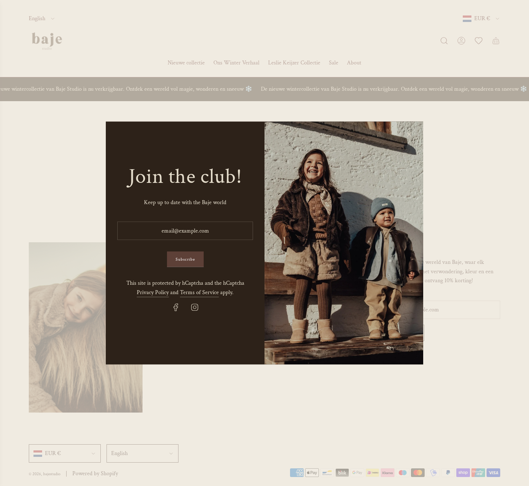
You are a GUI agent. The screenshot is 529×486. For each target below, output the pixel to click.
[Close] (409, 134)
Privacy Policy (153, 292)
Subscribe (185, 259)
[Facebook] (176, 307)
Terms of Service (199, 292)
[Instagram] (194, 307)
